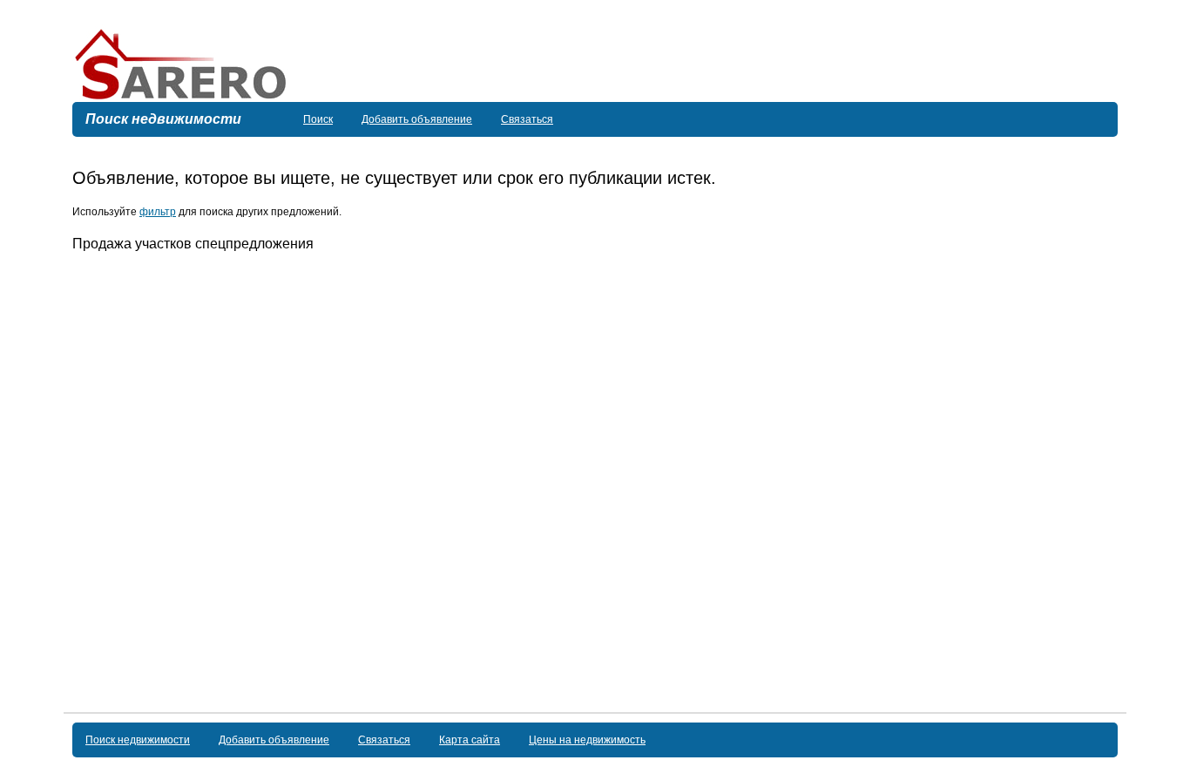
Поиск (318, 119)
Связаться (527, 119)
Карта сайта (469, 740)
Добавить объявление (417, 119)
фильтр (157, 212)
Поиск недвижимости (137, 740)
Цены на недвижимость (587, 740)
